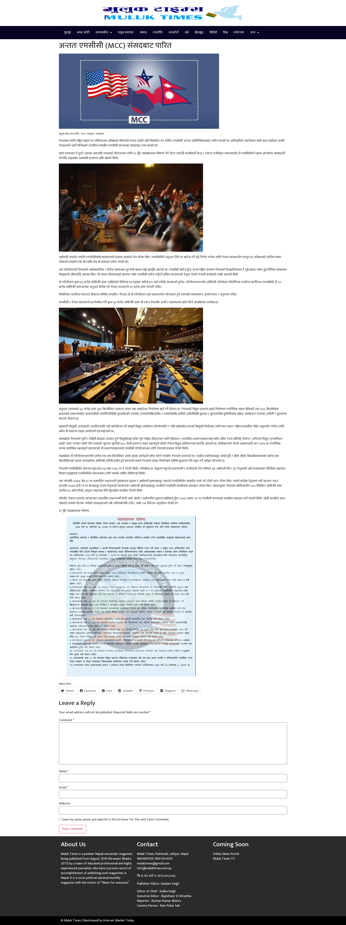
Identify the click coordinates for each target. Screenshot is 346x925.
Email (63, 787)
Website (64, 803)
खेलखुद (199, 32)
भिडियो (213, 32)
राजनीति (157, 32)
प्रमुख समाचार (126, 32)
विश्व (225, 32)
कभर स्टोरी (83, 32)
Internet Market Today (118, 920)
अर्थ (187, 32)
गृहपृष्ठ (67, 32)
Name (64, 771)
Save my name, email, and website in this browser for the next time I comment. (115, 819)
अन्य (252, 32)
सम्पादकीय (102, 32)
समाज (143, 32)
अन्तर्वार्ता (173, 32)
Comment (66, 720)
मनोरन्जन (239, 32)
